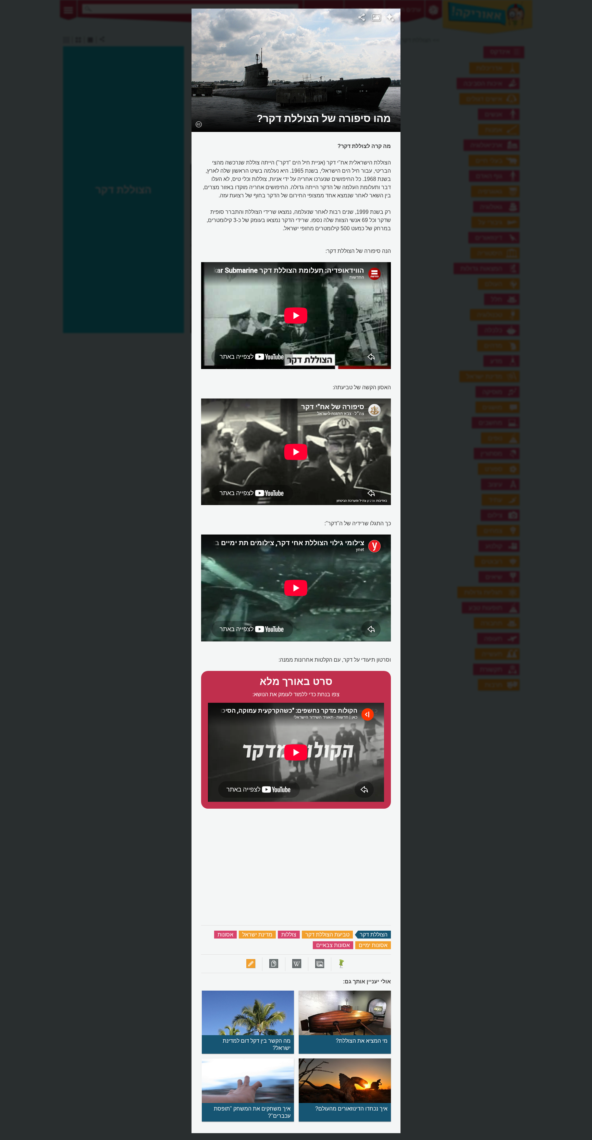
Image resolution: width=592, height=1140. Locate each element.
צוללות (288, 934)
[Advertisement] (488, 111)
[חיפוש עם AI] (390, 18)
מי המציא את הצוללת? (361, 1041)
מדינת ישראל (257, 934)
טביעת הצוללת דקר (327, 934)
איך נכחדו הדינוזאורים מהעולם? (351, 1109)
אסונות (225, 934)
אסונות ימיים (373, 945)
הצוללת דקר (373, 934)
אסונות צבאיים (333, 945)
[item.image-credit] (198, 124)
